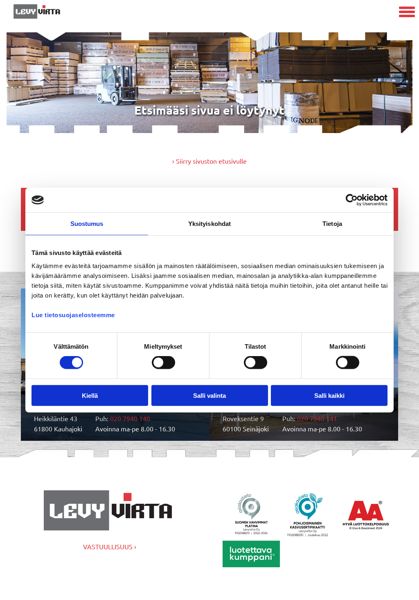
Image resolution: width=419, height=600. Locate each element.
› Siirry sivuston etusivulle (209, 161)
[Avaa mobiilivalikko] (407, 13)
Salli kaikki (329, 395)
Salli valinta (209, 395)
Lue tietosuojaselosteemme (73, 314)
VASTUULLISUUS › (109, 546)
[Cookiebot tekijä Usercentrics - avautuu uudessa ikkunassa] (351, 200)
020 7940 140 (130, 418)
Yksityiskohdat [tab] (209, 223)
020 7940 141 (317, 418)
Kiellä (90, 395)
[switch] (163, 362)
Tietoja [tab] (332, 223)
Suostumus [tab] (87, 223)
